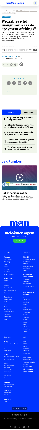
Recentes (10, 112)
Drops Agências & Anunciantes (28, 267)
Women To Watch (9, 274)
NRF (5, 307)
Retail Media (26, 277)
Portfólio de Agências (10, 290)
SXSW (5, 302)
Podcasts (6, 280)
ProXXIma (7, 272)
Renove (25, 344)
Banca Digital (8, 288)
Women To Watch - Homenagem (9, 371)
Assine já (19, 241)
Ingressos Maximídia (25, 365)
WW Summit (7, 309)
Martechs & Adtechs (28, 286)
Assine (24, 341)
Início (3, 11)
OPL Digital (26, 302)
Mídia (5, 264)
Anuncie (25, 346)
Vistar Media (26, 312)
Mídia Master (8, 350)
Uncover (25, 322)
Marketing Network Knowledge (9, 366)
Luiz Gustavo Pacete (9, 56)
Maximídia (7, 314)
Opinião (6, 269)
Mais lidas (28, 112)
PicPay (24, 307)
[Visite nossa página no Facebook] (10, 427)
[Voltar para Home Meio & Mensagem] (17, 3)
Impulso (25, 304)
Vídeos (6, 283)
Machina (25, 314)
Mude (24, 325)
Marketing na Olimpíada (26, 263)
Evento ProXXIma (9, 312)
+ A (8, 64)
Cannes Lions (8, 299)
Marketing (7, 262)
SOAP (24, 294)
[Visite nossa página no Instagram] (19, 427)
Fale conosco (26, 353)
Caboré (6, 319)
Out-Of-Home (27, 284)
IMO (24, 297)
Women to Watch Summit (11, 344)
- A (4, 64)
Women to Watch (27, 359)
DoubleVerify (26, 329)
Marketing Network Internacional (9, 385)
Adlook (25, 331)
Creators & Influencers (26, 280)
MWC (5, 304)
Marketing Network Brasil (11, 356)
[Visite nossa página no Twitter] (15, 427)
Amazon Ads (26, 299)
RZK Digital (26, 326)
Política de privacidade (26, 349)
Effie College (7, 395)
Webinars (6, 285)
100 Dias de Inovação (29, 259)
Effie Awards (7, 317)
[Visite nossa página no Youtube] (28, 427)
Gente (6, 267)
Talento (25, 270)
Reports (6, 293)
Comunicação (8, 259)
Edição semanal (27, 357)
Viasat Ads (26, 317)
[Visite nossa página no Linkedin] (24, 427)
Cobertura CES (10, 11)
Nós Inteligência (27, 309)
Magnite (25, 319)
